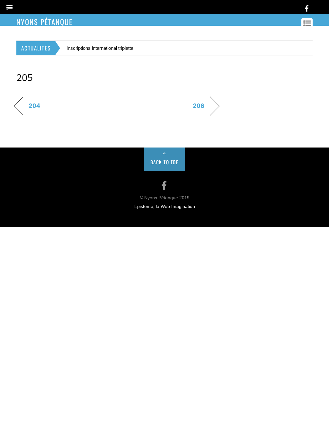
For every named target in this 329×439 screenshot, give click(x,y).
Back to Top (164, 162)
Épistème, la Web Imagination (164, 206)
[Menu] (9, 7)
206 (198, 105)
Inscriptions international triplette (100, 48)
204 (34, 105)
